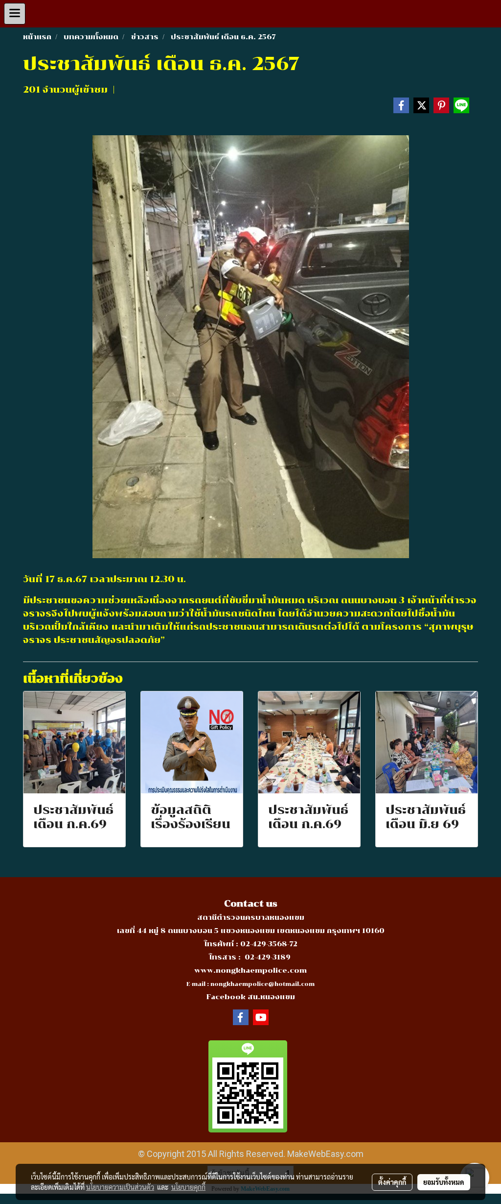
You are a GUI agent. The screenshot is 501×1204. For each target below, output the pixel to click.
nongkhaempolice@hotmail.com (262, 984)
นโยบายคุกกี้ (188, 1186)
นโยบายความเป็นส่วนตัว (120, 1186)
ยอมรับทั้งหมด (443, 1182)
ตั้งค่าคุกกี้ (392, 1182)
